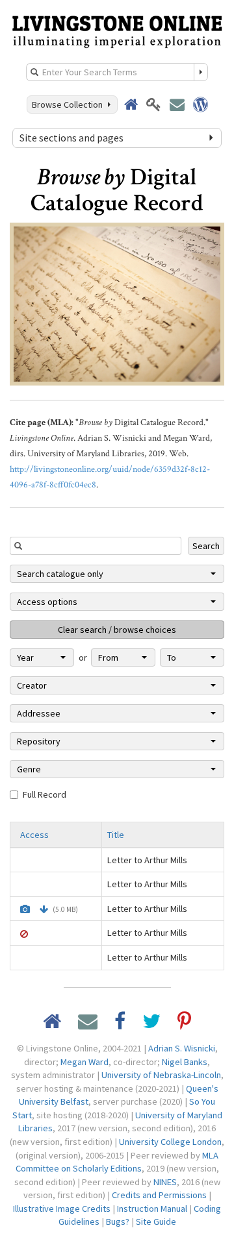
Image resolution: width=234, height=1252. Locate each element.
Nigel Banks (184, 1062)
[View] (25, 909)
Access (34, 835)
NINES (165, 1182)
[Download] (44, 909)
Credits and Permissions (159, 1195)
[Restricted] (24, 934)
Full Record (44, 794)
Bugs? (117, 1221)
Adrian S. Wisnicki (181, 1048)
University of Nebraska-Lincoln (161, 1075)
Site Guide (156, 1221)
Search (206, 546)
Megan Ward (84, 1062)
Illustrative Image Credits (61, 1208)
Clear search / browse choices (117, 629)
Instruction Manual (152, 1208)
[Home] (117, 30)
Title (115, 835)
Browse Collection (69, 104)
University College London (170, 1142)
